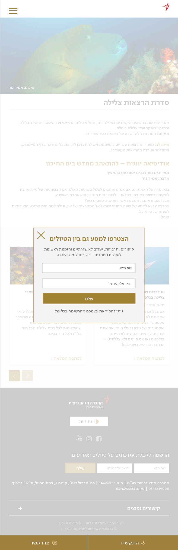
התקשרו (129, 542)
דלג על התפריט (134, 1)
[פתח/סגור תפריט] (13, 7)
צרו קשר (40, 542)
